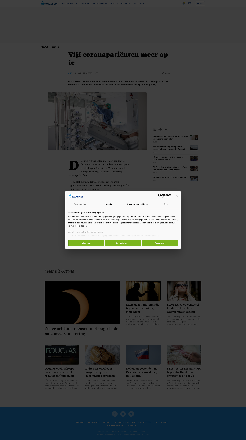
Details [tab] (108, 204)
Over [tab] (166, 204)
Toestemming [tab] (80, 204)
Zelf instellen (121, 243)
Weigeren (86, 243)
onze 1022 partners (83, 217)
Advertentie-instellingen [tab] (137, 204)
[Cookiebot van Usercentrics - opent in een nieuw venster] (160, 196)
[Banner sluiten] (177, 196)
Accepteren (160, 243)
